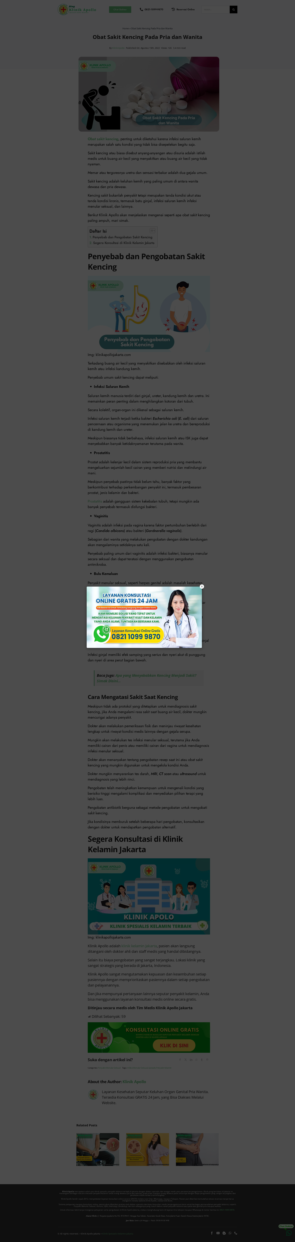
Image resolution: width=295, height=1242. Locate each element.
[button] (147, 621)
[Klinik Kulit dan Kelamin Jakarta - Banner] (144, 617)
